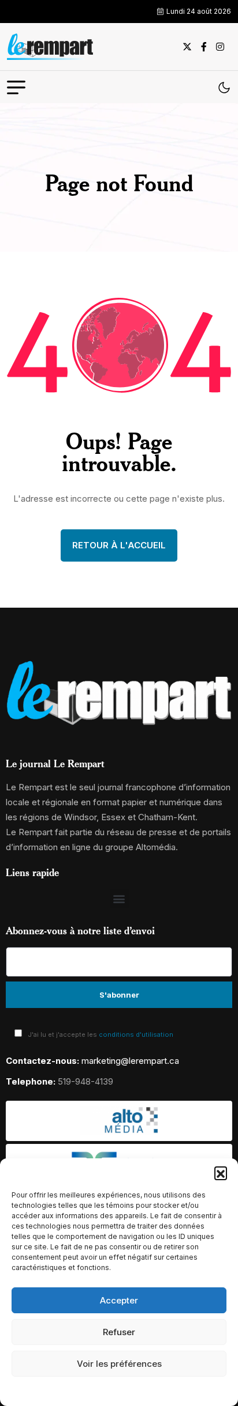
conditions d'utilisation (136, 1034)
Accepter (119, 1300)
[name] (50, 46)
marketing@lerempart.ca (130, 1060)
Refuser (119, 1332)
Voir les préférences (119, 1363)
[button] (220, 1172)
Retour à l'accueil (119, 545)
